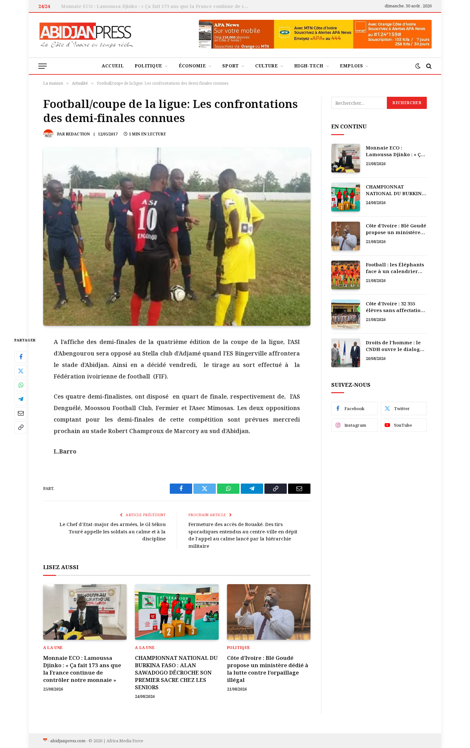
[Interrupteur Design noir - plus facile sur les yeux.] (418, 66)
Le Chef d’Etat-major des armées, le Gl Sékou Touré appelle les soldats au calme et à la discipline (112, 531)
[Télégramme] (20, 399)
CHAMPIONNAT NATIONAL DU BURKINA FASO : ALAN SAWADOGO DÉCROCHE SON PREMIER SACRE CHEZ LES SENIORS (157, 6)
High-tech (309, 66)
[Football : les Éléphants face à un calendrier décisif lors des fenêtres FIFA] (345, 275)
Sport (230, 66)
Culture (266, 66)
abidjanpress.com (67, 741)
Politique (148, 66)
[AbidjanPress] (86, 35)
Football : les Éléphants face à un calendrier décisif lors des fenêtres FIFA (396, 268)
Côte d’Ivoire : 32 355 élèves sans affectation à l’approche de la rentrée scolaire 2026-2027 (395, 307)
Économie (192, 66)
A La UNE (53, 647)
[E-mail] (20, 413)
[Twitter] (20, 371)
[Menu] (42, 66)
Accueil (113, 66)
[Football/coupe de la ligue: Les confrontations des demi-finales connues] (176, 236)
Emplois (351, 66)
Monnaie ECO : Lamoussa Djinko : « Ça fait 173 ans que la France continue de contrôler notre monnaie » (82, 668)
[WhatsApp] (20, 385)
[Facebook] (20, 357)
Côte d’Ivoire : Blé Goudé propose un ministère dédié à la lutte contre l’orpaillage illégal (267, 668)
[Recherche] (428, 66)
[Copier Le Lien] (20, 427)
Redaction (78, 134)
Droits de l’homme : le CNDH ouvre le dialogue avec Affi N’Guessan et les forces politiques (396, 346)
